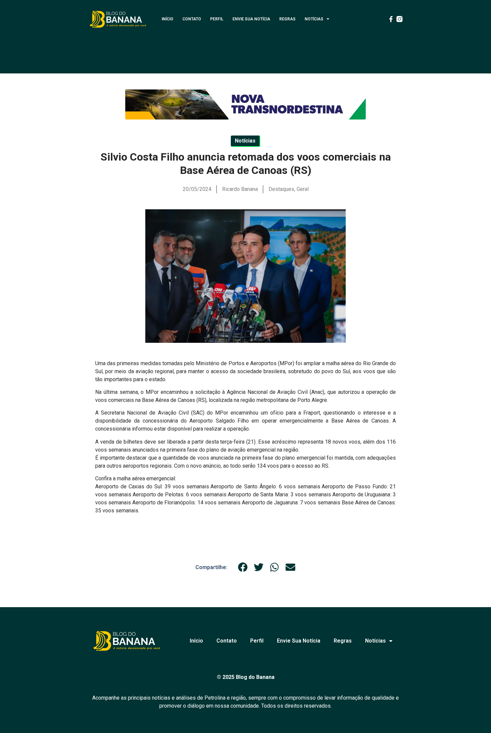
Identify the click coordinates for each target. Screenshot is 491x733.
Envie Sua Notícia (251, 19)
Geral (303, 189)
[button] (242, 567)
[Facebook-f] (391, 19)
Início (167, 19)
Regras (287, 19)
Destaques (281, 189)
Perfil (216, 19)
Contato (191, 19)
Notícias (314, 19)
